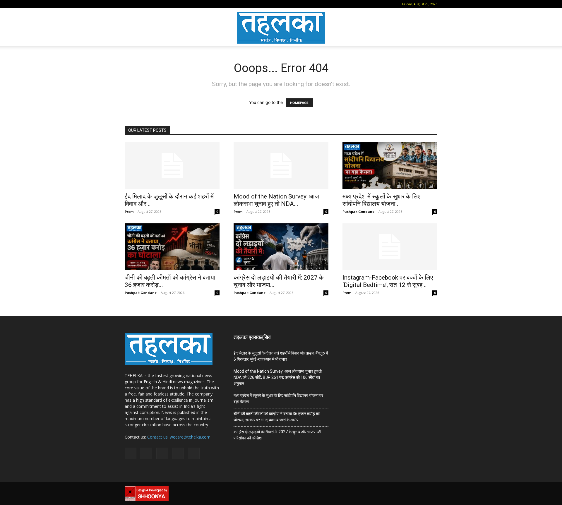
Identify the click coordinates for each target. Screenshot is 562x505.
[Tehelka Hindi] (281, 28)
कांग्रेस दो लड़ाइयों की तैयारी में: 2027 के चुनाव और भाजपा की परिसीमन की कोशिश (277, 434)
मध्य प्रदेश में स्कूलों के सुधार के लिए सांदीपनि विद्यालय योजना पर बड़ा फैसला (278, 398)
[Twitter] (166, 4)
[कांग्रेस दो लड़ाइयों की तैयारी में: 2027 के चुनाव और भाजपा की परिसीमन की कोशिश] (281, 246)
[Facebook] (137, 4)
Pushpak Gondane (358, 211)
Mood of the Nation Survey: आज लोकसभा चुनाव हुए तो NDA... (276, 200)
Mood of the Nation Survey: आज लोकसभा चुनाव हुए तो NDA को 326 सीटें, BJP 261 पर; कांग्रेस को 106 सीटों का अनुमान (278, 377)
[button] (129, 4)
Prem (129, 211)
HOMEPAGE (299, 103)
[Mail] (147, 4)
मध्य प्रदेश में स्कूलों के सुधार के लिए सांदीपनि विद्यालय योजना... (381, 200)
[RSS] (157, 4)
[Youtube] (176, 4)
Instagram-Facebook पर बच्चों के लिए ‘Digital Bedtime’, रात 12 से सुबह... (387, 281)
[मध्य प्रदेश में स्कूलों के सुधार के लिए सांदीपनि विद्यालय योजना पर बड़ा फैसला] (389, 165)
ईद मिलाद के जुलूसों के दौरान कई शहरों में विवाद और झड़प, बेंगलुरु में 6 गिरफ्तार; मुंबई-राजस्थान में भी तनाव (281, 356)
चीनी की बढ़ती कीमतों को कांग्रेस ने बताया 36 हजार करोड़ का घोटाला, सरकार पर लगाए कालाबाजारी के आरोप (277, 416)
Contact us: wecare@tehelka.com (178, 437)
